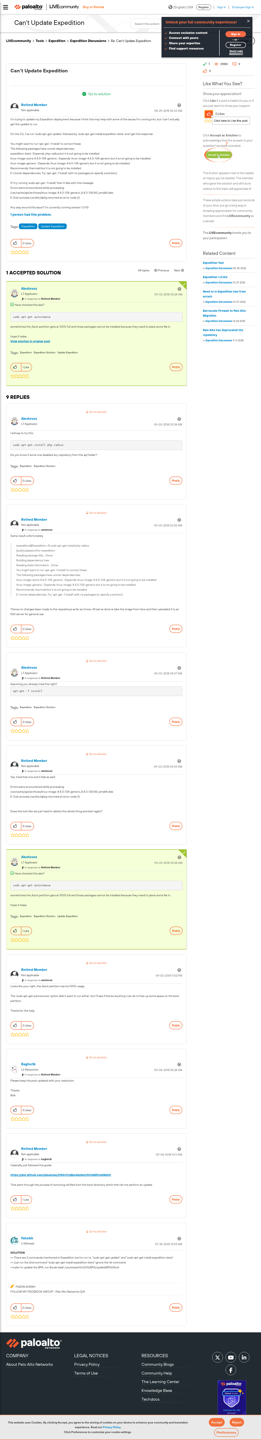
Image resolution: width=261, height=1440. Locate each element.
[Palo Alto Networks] (39, 1343)
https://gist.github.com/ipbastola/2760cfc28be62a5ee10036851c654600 (60, 1175)
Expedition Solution (44, 352)
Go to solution (99, 94)
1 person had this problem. (31, 214)
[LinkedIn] (244, 1357)
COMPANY (17, 1355)
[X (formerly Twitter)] (217, 1357)
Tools (40, 41)
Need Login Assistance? (236, 52)
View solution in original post (30, 341)
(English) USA (183, 7)
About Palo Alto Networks (29, 1364)
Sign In (221, 7)
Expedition (57, 41)
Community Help (157, 1373)
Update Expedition (52, 226)
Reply (176, 243)
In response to (42, 298)
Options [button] (178, 105)
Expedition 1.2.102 (215, 277)
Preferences (226, 1432)
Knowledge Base (157, 1390)
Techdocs (150, 1399)
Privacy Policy (111, 1427)
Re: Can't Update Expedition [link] (131, 41)
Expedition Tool (213, 262)
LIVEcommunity (18, 41)
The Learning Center (160, 1381)
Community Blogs (158, 1364)
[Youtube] (231, 1357)
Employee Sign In (243, 7)
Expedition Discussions (88, 41)
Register (203, 7)
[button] (217, 1422)
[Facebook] (231, 1370)
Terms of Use (86, 1373)
